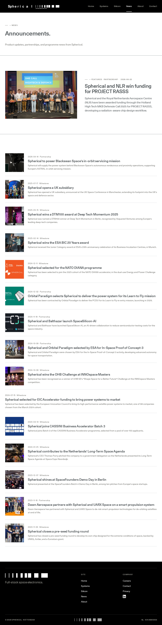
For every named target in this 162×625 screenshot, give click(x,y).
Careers (127, 581)
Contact (153, 6)
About (140, 6)
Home (91, 6)
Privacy (126, 591)
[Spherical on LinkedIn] (124, 596)
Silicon (117, 6)
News (129, 6)
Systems (104, 6)
